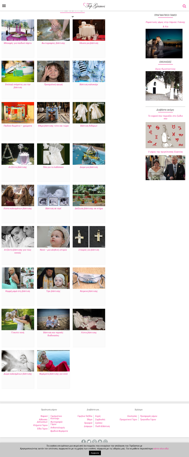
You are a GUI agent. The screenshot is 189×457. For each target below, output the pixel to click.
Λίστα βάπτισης (89, 332)
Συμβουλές (100, 419)
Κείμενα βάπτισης (89, 291)
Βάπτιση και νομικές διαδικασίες (53, 334)
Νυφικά (44, 416)
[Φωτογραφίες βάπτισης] (53, 30)
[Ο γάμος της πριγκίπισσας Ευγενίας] (165, 167)
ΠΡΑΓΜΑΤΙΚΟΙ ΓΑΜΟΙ (165, 15)
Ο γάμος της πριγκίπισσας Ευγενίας (165, 151)
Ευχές (98, 416)
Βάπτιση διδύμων (88, 125)
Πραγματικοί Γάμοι (128, 419)
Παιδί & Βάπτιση (102, 426)
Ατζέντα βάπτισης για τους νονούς (17, 251)
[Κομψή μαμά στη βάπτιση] (17, 278)
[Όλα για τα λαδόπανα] (53, 154)
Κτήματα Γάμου (40, 425)
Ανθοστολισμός (57, 427)
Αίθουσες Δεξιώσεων (42, 420)
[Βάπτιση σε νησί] (53, 196)
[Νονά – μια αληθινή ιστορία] (53, 237)
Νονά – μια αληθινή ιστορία (53, 250)
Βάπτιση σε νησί (53, 208)
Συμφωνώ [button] (95, 453)
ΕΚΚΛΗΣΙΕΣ (165, 62)
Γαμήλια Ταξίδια (85, 416)
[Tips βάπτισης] (53, 278)
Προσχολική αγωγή (53, 84)
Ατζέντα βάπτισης (18, 167)
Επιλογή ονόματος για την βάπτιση (17, 86)
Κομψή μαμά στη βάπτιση (17, 291)
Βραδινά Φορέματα (59, 431)
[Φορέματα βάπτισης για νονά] (53, 361)
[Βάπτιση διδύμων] (89, 113)
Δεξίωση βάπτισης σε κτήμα (89, 208)
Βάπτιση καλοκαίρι (89, 84)
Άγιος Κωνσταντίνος (165, 69)
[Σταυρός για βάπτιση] (89, 237)
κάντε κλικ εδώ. (161, 448)
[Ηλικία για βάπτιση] (89, 30)
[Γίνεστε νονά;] (17, 320)
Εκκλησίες (132, 416)
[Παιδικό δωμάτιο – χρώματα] (17, 113)
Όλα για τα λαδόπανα (53, 167)
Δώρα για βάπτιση (89, 167)
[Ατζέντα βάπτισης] (17, 154)
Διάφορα (88, 426)
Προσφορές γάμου (148, 416)
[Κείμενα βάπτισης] (89, 278)
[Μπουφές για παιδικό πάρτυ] (17, 30)
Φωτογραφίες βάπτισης (53, 43)
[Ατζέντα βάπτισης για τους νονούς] (17, 237)
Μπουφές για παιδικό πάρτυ (18, 43)
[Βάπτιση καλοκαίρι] (89, 72)
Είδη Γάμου (42, 428)
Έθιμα (89, 419)
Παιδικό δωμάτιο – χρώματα (18, 125)
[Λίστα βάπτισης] (89, 320)
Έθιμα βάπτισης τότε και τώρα (53, 125)
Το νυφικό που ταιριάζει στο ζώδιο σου (165, 117)
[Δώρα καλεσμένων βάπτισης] (17, 361)
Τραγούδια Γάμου (148, 419)
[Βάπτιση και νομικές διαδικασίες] (53, 320)
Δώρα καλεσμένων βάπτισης (18, 374)
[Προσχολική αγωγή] (53, 72)
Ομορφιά (88, 423)
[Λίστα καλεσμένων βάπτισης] (17, 196)
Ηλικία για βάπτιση (88, 43)
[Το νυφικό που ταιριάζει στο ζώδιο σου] (165, 135)
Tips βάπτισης (53, 291)
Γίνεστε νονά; (17, 332)
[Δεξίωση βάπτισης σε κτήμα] (89, 196)
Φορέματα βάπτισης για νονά (53, 374)
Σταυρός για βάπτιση (89, 250)
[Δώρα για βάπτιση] (89, 154)
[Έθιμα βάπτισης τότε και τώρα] (53, 113)
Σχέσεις (98, 423)
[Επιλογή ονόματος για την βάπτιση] (17, 72)
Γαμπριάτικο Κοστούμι (56, 417)
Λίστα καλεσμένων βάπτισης (18, 208)
